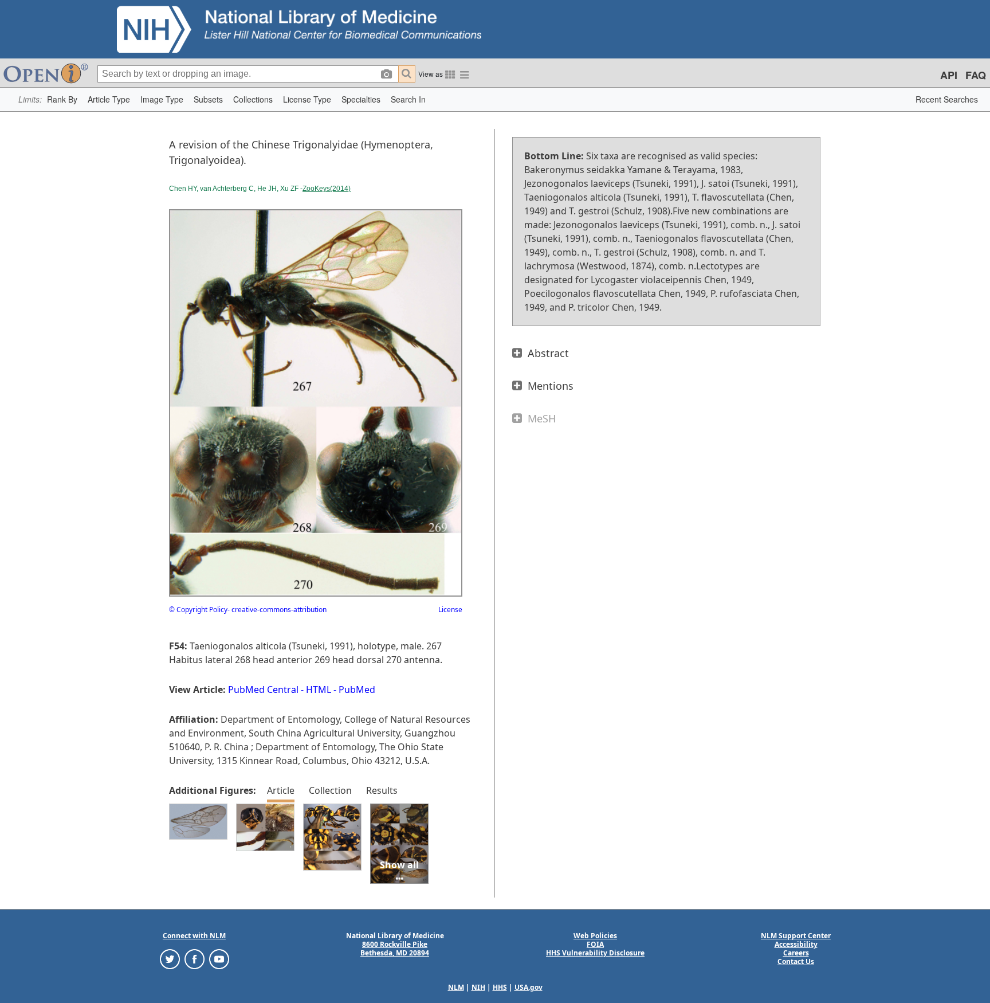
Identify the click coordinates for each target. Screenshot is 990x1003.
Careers (796, 953)
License (450, 609)
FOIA (595, 944)
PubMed (357, 689)
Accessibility (796, 944)
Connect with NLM (194, 936)
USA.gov (528, 987)
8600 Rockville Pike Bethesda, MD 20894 (394, 948)
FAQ (975, 75)
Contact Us (795, 961)
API (948, 75)
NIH (478, 987)
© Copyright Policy (198, 609)
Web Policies (595, 936)
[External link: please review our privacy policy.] (170, 958)
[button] (62, 99)
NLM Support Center (796, 936)
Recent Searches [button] (947, 99)
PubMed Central (263, 689)
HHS (500, 987)
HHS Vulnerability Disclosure (595, 953)
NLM (456, 987)
